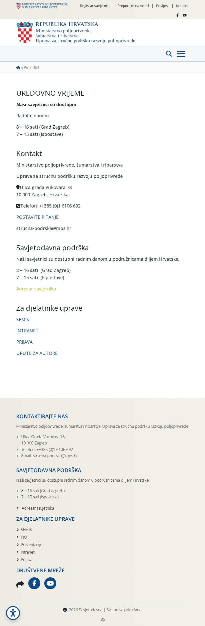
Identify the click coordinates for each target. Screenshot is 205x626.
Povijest (162, 5)
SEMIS (22, 319)
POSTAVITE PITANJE (37, 217)
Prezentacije (31, 544)
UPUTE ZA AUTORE (37, 353)
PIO (24, 537)
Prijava (26, 559)
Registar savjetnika (95, 5)
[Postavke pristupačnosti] (13, 613)
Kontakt (182, 5)
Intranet (27, 552)
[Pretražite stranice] (169, 53)
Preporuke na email (133, 5)
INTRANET (27, 331)
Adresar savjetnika (36, 289)
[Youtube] (185, 15)
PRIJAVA (25, 342)
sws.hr (102, 619)
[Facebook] (177, 15)
